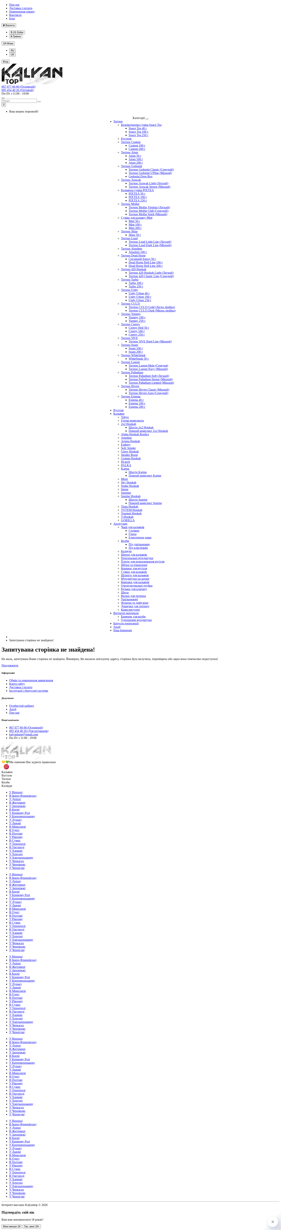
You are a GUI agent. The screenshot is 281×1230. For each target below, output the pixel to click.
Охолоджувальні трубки (137, 585)
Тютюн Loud (129, 238)
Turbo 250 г (136, 286)
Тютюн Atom (129, 152)
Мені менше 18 (11, 1226)
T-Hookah (127, 516)
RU (12, 50)
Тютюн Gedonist (131, 166)
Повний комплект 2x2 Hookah (148, 430)
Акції (116, 626)
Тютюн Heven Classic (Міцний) (149, 389)
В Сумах (14, 840)
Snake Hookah (130, 485)
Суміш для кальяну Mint (136, 217)
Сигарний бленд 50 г (142, 259)
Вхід (5, 61)
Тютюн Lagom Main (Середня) (148, 365)
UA (8, 43)
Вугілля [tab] (7, 775)
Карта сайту (17, 683)
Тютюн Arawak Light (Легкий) (148, 183)
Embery (126, 444)
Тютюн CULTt (130, 303)
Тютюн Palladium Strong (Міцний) (151, 379)
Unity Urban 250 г (140, 300)
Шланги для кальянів (135, 575)
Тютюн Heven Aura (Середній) (148, 393)
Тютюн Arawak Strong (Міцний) (149, 186)
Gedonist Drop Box (141, 176)
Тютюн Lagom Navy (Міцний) (148, 369)
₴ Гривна (16, 36)
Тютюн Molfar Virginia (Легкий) (149, 207)
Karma (125, 468)
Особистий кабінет (21, 705)
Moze (124, 479)
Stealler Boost (129, 455)
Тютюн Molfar (130, 204)
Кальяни (118, 413)
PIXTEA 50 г (137, 193)
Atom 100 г (136, 159)
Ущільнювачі (129, 599)
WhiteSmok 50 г (139, 358)
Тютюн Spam (129, 345)
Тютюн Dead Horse (133, 255)
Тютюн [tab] (6, 779)
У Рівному (16, 837)
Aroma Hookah (130, 441)
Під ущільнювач (139, 544)
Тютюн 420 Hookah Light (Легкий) (151, 272)
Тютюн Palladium (132, 372)
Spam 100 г (136, 348)
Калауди (126, 551)
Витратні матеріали (126, 613)
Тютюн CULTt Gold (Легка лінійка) (152, 307)
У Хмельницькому (21, 857)
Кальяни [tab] (7, 772)
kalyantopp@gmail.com (23, 734)
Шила (125, 592)
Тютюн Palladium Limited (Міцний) (151, 382)
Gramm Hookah (131, 458)
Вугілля (118, 410)
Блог (12, 18)
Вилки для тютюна (133, 596)
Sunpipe (126, 492)
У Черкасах (16, 861)
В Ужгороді (16, 847)
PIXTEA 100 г (138, 197)
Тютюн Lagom (130, 362)
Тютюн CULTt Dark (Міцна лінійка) (152, 310)
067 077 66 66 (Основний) (18, 86)
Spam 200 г (136, 351)
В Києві (14, 809)
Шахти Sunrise (138, 499)
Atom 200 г (136, 162)
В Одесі (14, 830)
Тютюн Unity (129, 290)
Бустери (126, 138)
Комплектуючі (130, 609)
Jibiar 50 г (135, 234)
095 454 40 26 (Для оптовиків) (28, 731)
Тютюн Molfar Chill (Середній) (148, 210)
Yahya (125, 417)
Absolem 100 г (138, 252)
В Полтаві (15, 833)
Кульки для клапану (134, 589)
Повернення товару (22, 11)
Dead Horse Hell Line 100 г (146, 262)
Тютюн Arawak (131, 179)
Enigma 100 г (137, 403)
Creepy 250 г (137, 334)
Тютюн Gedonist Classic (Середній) (151, 169)
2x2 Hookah (128, 424)
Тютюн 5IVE (129, 338)
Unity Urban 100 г (140, 296)
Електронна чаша (140, 537)
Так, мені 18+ (31, 1226)
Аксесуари (120, 523)
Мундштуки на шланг (135, 578)
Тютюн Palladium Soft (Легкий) (149, 375)
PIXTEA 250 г (138, 200)
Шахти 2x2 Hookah (141, 427)
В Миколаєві (17, 826)
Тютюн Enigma (130, 396)
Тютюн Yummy (131, 314)
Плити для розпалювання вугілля (142, 561)
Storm (124, 489)
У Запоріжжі (17, 806)
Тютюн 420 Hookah (133, 269)
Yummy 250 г (137, 320)
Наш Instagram (122, 630)
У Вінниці (16, 792)
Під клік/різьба (138, 547)
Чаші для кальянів (132, 527)
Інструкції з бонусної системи (28, 690)
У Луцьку (15, 819)
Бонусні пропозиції (126, 623)
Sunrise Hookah (130, 496)
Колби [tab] (6, 782)
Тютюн (118, 121)
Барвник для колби (133, 616)
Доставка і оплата (20, 8)
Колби (125, 541)
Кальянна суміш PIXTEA (137, 190)
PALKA (126, 465)
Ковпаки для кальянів (135, 582)
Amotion (126, 437)
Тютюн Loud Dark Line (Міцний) (150, 245)
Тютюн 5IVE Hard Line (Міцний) (150, 341)
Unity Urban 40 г (139, 293)
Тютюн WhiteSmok (133, 355)
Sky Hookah (128, 482)
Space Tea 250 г (139, 135)
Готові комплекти (132, 420)
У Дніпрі (15, 799)
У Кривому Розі (19, 813)
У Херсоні (16, 854)
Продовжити (10, 665)
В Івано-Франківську (23, 795)
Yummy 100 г (137, 317)
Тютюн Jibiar (129, 231)
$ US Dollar (17, 32)
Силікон (134, 530)
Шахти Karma (138, 472)
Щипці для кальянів (134, 554)
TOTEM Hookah (131, 510)
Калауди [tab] (7, 785)
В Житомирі (17, 802)
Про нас (14, 4)
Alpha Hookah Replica (135, 434)
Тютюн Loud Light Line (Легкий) (150, 241)
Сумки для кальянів (134, 571)
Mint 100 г (135, 224)
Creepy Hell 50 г (139, 327)
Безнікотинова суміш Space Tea (141, 124)
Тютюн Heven (130, 386)
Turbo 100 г (136, 283)
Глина (132, 534)
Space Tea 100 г (139, 131)
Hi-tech (125, 461)
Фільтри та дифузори (134, 602)
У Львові (15, 823)
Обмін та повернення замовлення (31, 680)
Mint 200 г (135, 228)
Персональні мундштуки (137, 558)
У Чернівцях (17, 864)
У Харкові (15, 850)
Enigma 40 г (136, 400)
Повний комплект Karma (145, 475)
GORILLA (128, 520)
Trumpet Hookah (131, 513)
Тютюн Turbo (129, 279)
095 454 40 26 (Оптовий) (18, 90)
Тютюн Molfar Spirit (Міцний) (148, 214)
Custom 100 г (137, 145)
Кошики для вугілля (134, 568)
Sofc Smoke (128, 448)
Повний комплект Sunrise (145, 503)
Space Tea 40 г (138, 128)
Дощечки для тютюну (135, 606)
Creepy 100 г (137, 331)
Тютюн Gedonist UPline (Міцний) (150, 173)
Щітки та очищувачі (134, 565)
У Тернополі (17, 843)
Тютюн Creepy (130, 324)
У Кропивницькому (22, 816)
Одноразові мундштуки (136, 620)
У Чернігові (16, 868)
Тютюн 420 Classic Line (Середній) (151, 276)
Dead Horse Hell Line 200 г (146, 265)
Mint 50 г (134, 221)
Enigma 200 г (137, 406)
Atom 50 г (135, 155)
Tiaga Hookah (129, 506)
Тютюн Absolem (131, 248)
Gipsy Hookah (130, 451)
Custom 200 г (137, 149)
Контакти (15, 15)
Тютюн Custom (130, 142)
